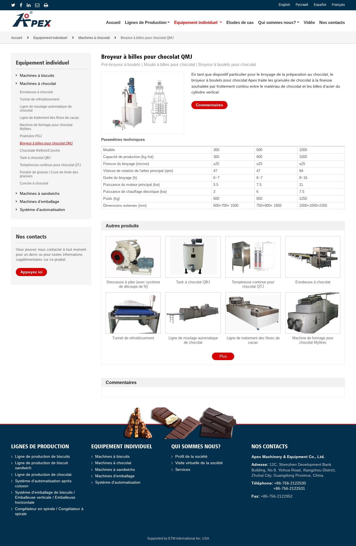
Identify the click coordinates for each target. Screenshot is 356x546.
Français (338, 5)
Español (320, 5)
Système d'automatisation (42, 209)
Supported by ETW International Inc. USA (178, 538)
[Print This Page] (46, 5)
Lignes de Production (40, 447)
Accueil (113, 22)
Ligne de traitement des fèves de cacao (253, 340)
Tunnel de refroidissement (133, 338)
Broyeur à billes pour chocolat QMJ (46, 143)
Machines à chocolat (94, 38)
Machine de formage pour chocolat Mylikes (312, 340)
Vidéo (309, 22)
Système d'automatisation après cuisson (43, 483)
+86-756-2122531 (289, 488)
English (284, 5)
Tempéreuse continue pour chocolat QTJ (253, 284)
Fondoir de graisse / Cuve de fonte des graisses (49, 174)
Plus (223, 356)
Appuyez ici (31, 272)
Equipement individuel (50, 38)
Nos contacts (332, 22)
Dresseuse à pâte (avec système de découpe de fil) (133, 284)
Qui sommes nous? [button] (277, 22)
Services (182, 470)
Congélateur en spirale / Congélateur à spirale (49, 511)
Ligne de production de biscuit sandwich (41, 465)
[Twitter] (13, 5)
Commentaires (209, 105)
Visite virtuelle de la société (199, 463)
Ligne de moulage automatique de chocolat (193, 340)
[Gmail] (37, 5)
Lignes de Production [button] (146, 22)
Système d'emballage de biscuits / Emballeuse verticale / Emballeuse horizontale (45, 497)
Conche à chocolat (34, 183)
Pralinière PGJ (31, 136)
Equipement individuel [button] (195, 22)
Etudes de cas (240, 22)
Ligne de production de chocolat (43, 475)
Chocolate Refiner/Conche (40, 151)
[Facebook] (21, 5)
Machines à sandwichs (40, 193)
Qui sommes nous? (196, 447)
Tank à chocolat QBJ (193, 282)
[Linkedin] (29, 5)
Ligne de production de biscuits (42, 456)
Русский (302, 5)
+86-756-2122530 (290, 483)
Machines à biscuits (37, 75)
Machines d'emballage (39, 201)
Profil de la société (191, 456)
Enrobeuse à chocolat (312, 282)
